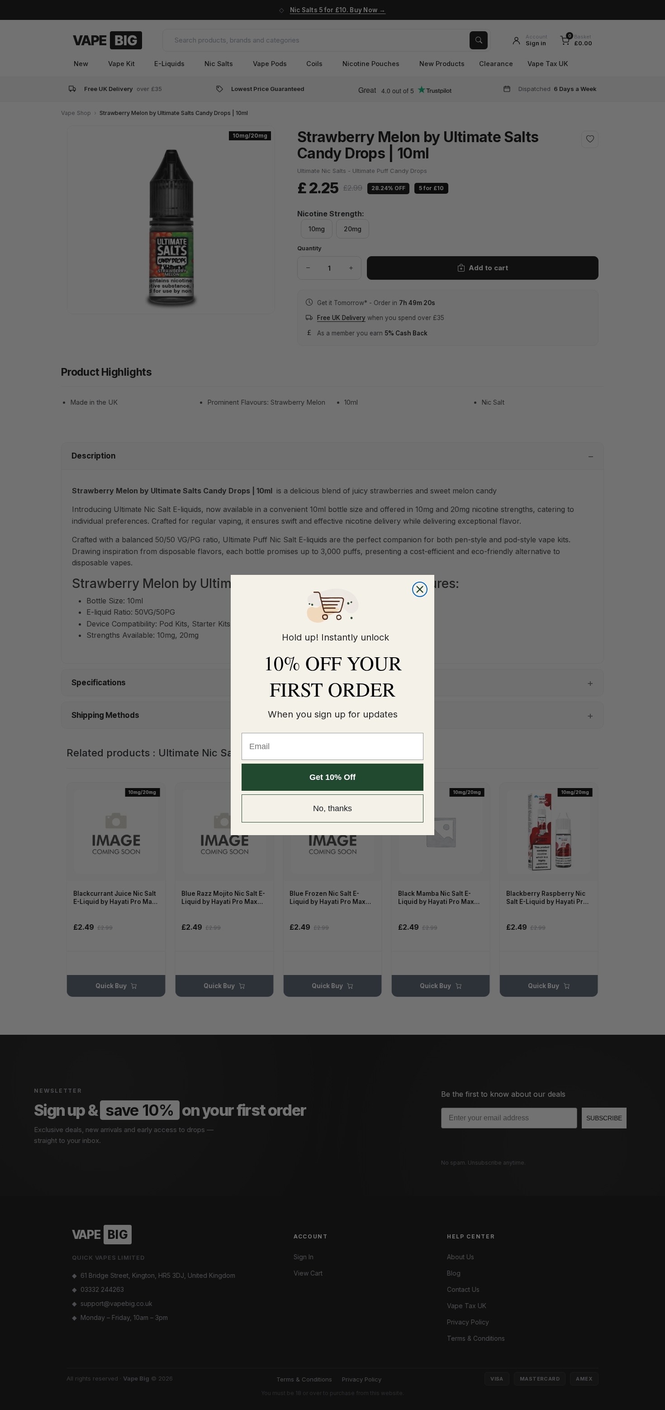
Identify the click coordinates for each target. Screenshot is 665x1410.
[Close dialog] (420, 589)
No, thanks (332, 808)
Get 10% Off (332, 777)
